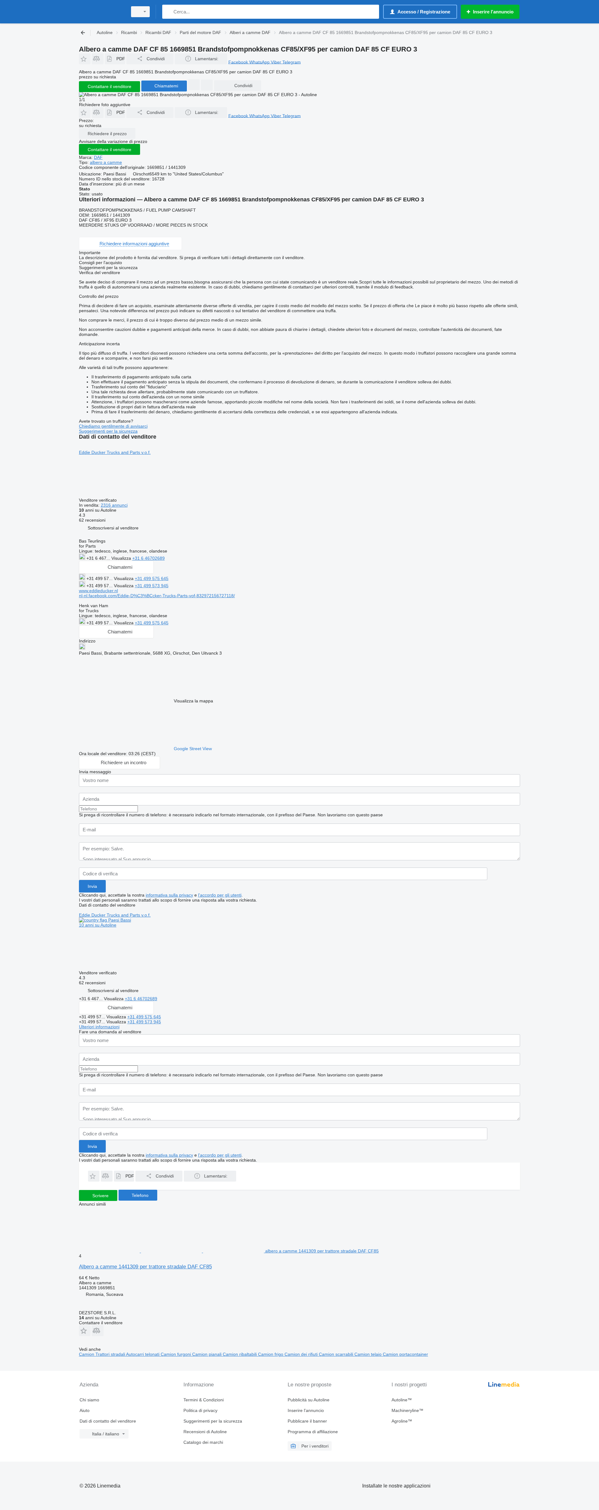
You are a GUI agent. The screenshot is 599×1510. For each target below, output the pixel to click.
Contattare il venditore (109, 149)
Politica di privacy (200, 1410)
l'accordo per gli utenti (219, 895)
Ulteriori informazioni (99, 1026)
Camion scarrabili (336, 1354)
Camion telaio (368, 1354)
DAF (98, 157)
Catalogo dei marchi (203, 1442)
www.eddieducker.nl (98, 590)
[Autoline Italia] (101, 12)
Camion (87, 1354)
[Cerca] (168, 12)
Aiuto (85, 1410)
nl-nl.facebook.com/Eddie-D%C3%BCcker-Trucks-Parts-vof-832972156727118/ (157, 595)
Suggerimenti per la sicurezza (108, 431)
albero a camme (106, 162)
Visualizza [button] (121, 558)
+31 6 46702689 (148, 558)
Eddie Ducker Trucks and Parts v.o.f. (115, 452)
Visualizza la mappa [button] (193, 700)
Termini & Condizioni (203, 1399)
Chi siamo (89, 1399)
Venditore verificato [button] (98, 500)
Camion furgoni (176, 1354)
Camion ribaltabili (240, 1354)
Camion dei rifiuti (302, 1354)
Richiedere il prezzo (107, 133)
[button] (84, 58)
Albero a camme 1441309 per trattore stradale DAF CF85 (145, 1267)
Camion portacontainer (405, 1354)
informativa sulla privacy (169, 895)
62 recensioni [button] (92, 520)
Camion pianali (207, 1354)
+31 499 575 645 (151, 578)
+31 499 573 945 (151, 585)
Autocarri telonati (143, 1354)
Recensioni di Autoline (205, 1431)
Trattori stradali (110, 1354)
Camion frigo (271, 1354)
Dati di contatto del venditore (108, 1421)
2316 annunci (114, 505)
